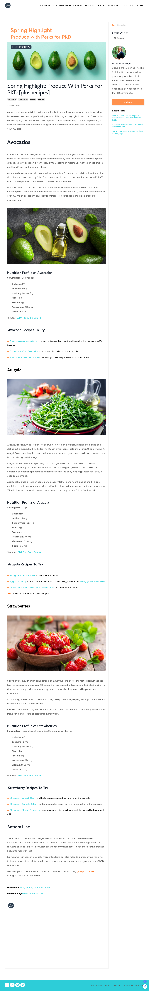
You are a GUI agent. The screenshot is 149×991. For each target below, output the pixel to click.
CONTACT (128, 5)
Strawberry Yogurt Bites (22, 798)
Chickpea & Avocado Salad (24, 341)
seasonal (41, 99)
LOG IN (140, 5)
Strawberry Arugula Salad (23, 804)
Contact (116, 985)
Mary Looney (26, 887)
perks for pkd (23, 99)
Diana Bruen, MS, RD (32, 893)
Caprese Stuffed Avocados (24, 351)
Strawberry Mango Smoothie (25, 810)
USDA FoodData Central (29, 317)
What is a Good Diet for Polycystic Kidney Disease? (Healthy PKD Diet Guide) (126, 117)
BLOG (101, 5)
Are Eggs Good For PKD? (92, 581)
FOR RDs (89, 5)
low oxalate (12, 99)
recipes (33, 99)
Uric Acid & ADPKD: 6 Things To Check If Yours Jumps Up (127, 132)
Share (129, 102)
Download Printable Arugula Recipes (30, 593)
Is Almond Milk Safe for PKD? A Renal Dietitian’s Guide (127, 125)
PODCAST (113, 5)
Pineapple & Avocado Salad (24, 357)
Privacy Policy (96, 985)
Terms (108, 985)
